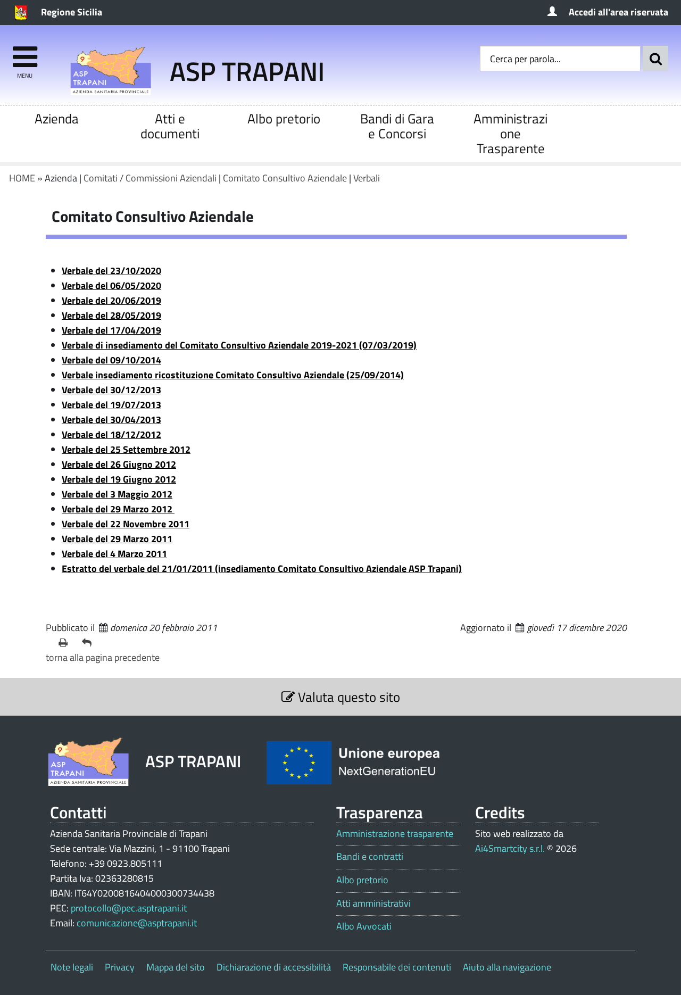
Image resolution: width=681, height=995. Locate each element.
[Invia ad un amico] (89, 642)
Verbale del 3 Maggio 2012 (117, 494)
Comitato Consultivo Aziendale (285, 178)
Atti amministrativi (373, 903)
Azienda (57, 118)
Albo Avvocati (364, 926)
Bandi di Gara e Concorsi (397, 126)
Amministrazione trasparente (394, 834)
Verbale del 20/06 (111, 300)
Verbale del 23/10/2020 (111, 270)
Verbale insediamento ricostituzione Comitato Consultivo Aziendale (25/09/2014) (233, 375)
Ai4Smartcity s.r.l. (510, 848)
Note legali (72, 967)
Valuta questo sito (347, 696)
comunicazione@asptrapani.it (137, 923)
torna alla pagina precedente (103, 657)
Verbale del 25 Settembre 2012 (126, 449)
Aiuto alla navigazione (507, 967)
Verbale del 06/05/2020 (111, 285)
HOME (22, 178)
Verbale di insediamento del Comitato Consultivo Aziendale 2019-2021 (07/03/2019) (239, 345)
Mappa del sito (175, 967)
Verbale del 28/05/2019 (111, 315)
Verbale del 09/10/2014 (111, 360)
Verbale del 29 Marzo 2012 (118, 509)
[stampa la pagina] (66, 642)
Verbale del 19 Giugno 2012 (119, 479)
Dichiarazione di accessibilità (274, 967)
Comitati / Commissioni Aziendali (150, 178)
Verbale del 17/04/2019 (111, 330)
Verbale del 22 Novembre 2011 (125, 524)
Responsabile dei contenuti (397, 967)
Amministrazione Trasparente (510, 133)
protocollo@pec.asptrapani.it (129, 908)
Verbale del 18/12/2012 (111, 434)
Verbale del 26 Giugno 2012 (119, 464)
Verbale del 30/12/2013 (111, 390)
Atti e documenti (170, 126)
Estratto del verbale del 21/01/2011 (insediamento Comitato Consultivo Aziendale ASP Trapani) (262, 568)
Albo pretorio (283, 118)
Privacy (120, 967)
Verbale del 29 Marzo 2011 (117, 539)
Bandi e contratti (369, 857)
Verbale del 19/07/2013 (111, 404)
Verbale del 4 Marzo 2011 (114, 553)
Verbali (366, 178)
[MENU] (25, 52)
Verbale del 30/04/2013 (111, 419)
